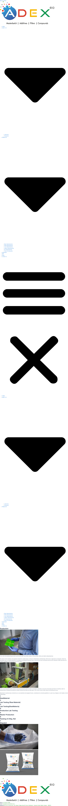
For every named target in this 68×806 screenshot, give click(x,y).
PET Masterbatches (8, 249)
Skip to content (3, 0)
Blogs (3, 255)
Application (4, 252)
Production (6, 135)
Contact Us (4, 256)
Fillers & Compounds (8, 251)
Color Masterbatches (8, 246)
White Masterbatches (8, 245)
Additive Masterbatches (9, 248)
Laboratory (6, 134)
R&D (3, 253)
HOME (3, 26)
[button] (34, 326)
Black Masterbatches (8, 244)
